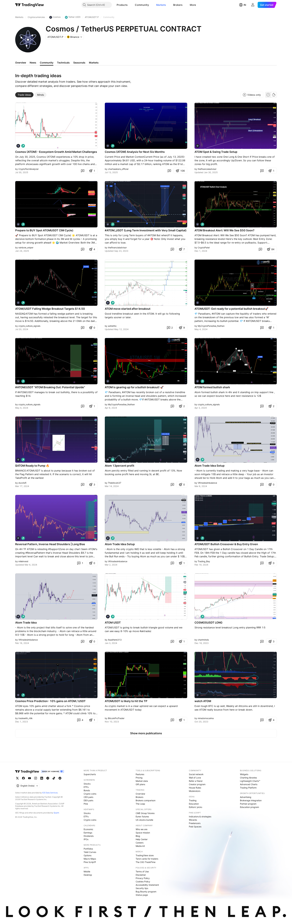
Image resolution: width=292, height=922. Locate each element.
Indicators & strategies (200, 816)
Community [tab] (46, 62)
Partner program (248, 803)
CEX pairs (88, 797)
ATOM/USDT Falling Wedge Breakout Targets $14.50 (50, 308)
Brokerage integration (251, 800)
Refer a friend (195, 781)
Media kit (140, 846)
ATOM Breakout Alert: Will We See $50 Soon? (224, 230)
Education (194, 803)
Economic (88, 829)
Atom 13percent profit (119, 465)
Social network (196, 774)
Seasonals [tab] (79, 62)
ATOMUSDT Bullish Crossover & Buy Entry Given (226, 544)
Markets (161, 4)
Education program (249, 807)
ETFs (86, 787)
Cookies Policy (143, 881)
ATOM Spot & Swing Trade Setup (216, 151)
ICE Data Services (50, 793)
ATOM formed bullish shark (212, 387)
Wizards (193, 820)
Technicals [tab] (63, 62)
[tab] (24, 94)
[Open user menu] (253, 5)
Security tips (142, 888)
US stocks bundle (144, 820)
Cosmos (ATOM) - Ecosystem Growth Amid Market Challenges (56, 151)
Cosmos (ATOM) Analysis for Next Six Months (135, 151)
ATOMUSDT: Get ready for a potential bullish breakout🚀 (231, 308)
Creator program (197, 784)
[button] (130, 5)
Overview (140, 793)
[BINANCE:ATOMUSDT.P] (197, 146)
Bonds (87, 790)
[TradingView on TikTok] (54, 778)
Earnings (88, 832)
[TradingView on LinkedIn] (42, 778)
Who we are (141, 829)
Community (142, 4)
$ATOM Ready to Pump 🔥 (32, 465)
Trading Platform (248, 787)
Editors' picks (195, 807)
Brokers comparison (145, 800)
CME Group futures (145, 813)
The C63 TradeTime (145, 862)
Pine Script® (90, 862)
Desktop (88, 875)
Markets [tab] (94, 62)
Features (140, 774)
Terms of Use (142, 871)
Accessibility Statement (147, 885)
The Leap (140, 803)
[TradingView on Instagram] (35, 778)
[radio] (268, 94)
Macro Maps (90, 858)
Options (87, 855)
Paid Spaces (195, 826)
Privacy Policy (143, 878)
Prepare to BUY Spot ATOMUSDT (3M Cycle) (44, 230)
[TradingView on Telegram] (48, 778)
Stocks (87, 783)
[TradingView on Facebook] (23, 778)
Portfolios (88, 848)
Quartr (56, 813)
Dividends (89, 836)
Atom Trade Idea (26, 622)
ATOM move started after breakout (127, 308)
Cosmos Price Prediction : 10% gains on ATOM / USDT (50, 701)
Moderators (194, 791)
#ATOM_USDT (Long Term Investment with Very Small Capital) (145, 230)
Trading (192, 800)
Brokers (177, 4)
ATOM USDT (113, 622)
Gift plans (140, 784)
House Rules (195, 787)
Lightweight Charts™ (250, 781)
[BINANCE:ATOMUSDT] (18, 146)
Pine (86, 803)
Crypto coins (90, 793)
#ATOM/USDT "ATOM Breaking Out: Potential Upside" (50, 387)
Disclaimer (141, 875)
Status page (142, 895)
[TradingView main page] (29, 5)
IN (245, 4)
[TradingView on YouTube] (29, 778)
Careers (139, 842)
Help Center (142, 839)
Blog (138, 836)
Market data (142, 781)
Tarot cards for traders (147, 858)
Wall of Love (195, 777)
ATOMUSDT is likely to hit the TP (126, 701)
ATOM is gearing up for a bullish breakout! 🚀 (134, 387)
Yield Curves (90, 852)
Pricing (139, 777)
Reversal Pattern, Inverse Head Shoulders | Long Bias (50, 544)
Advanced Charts (248, 784)
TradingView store (145, 855)
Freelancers (194, 823)
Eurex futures (142, 816)
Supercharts (90, 774)
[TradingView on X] (17, 778)
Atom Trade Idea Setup (209, 465)
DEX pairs (88, 800)
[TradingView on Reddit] (60, 778)
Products (122, 4)
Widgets (244, 774)
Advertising (245, 797)
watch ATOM (203, 701)
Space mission (143, 832)
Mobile (87, 871)
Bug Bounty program (146, 891)
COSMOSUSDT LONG (208, 622)
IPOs (86, 839)
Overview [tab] (20, 62)
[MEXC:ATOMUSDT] (197, 224)
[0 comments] (83, 171)
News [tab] (33, 62)
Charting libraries (248, 777)
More (193, 4)
